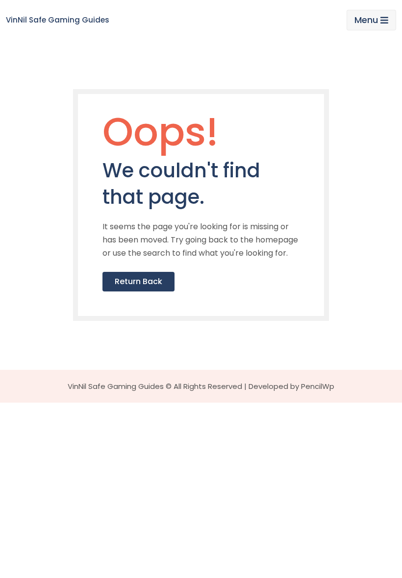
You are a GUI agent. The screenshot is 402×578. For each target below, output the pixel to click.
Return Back (138, 281)
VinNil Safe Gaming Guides (57, 20)
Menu (366, 20)
